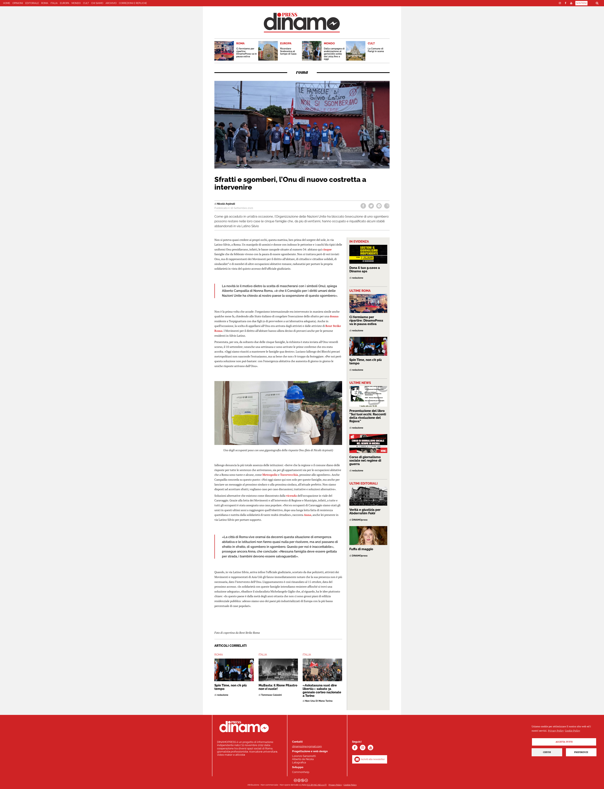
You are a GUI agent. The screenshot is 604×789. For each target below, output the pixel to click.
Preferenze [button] (581, 752)
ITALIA (54, 3)
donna (334, 316)
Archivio (111, 3)
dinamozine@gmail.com (307, 746)
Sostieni (581, 3)
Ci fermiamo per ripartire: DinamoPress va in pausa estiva (246, 52)
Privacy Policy (335, 785)
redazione (222, 695)
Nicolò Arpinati (226, 203)
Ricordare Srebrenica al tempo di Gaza (288, 51)
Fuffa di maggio (361, 549)
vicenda (291, 495)
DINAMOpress (359, 519)
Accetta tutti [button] (564, 741)
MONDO (76, 3)
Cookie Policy (350, 785)
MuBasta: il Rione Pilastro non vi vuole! (278, 687)
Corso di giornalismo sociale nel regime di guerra (365, 460)
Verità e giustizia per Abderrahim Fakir (364, 511)
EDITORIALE (32, 3)
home (6, 3)
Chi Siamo (97, 3)
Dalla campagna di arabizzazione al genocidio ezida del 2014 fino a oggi (334, 53)
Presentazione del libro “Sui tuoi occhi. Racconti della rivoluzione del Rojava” (367, 416)
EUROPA (64, 3)
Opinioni (17, 3)
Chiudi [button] (547, 752)
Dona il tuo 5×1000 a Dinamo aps (364, 269)
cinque (327, 249)
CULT (86, 3)
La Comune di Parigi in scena (376, 50)
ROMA (44, 3)
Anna (307, 515)
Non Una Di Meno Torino (319, 700)
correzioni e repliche (133, 3)
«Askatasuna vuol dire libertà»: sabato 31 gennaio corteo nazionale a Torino (322, 690)
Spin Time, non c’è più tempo (230, 687)
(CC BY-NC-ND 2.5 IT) (317, 785)
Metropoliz (269, 475)
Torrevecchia (289, 475)
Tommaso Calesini (271, 695)
